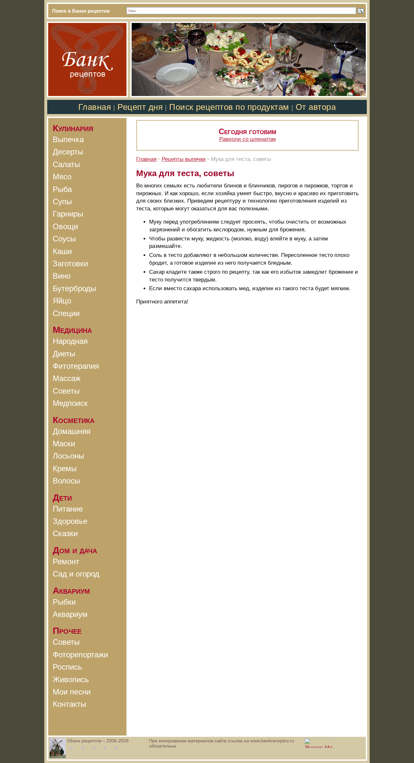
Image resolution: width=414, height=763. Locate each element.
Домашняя (72, 431)
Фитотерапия (76, 366)
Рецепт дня (140, 107)
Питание (68, 508)
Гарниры (68, 213)
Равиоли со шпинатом (247, 139)
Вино (62, 275)
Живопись (71, 679)
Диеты (64, 353)
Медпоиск (70, 403)
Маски (64, 443)
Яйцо (62, 300)
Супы (62, 201)
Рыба (62, 189)
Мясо (62, 176)
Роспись (67, 666)
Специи (66, 313)
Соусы (64, 238)
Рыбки (64, 602)
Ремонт (66, 561)
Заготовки (70, 263)
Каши (62, 251)
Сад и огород (76, 573)
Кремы (65, 468)
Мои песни (72, 691)
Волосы (66, 480)
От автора (316, 107)
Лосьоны (68, 455)
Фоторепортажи (80, 654)
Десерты (68, 151)
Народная (70, 341)
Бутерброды (74, 288)
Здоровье (70, 521)
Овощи (65, 226)
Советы (66, 391)
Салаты (66, 164)
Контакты (69, 704)
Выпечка (68, 139)
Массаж (67, 378)
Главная (94, 107)
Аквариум (70, 614)
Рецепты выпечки (184, 159)
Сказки (65, 533)
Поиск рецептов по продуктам (229, 107)
